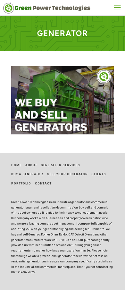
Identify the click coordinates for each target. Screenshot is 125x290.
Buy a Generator (27, 174)
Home (16, 165)
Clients (98, 174)
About (31, 165)
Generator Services (60, 165)
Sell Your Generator (67, 174)
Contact (43, 183)
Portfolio (21, 183)
